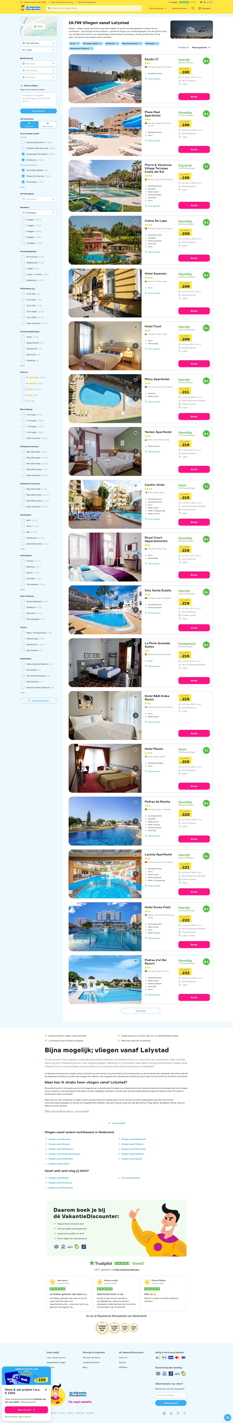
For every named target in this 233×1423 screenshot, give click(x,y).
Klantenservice (179, 8)
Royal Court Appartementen (156, 539)
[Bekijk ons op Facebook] (164, 1413)
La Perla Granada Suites (157, 644)
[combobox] (94, 8)
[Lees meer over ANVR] (201, 2)
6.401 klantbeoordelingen (126, 1269)
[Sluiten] (46, 1390)
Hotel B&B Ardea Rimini (157, 697)
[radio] (38, 294)
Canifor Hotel (155, 485)
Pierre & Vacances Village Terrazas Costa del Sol (158, 168)
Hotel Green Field (157, 907)
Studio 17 (152, 59)
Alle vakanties (156, 8)
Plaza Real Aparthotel (152, 113)
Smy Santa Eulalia (158, 590)
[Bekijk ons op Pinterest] (178, 1413)
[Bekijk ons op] (171, 1413)
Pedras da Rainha (157, 801)
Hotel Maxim (154, 749)
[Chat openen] (227, 1417)
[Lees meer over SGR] (204, 2)
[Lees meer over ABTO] (208, 2)
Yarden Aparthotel (158, 432)
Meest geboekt (199, 47)
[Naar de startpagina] (31, 8)
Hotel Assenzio (156, 273)
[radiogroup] (38, 308)
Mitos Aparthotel (157, 379)
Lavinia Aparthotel (158, 854)
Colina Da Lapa (156, 220)
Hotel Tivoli (153, 326)
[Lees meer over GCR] (211, 2)
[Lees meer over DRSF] (84, 1247)
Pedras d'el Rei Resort (155, 961)
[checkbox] (38, 142)
